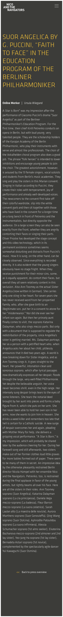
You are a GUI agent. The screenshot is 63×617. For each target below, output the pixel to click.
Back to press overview (31, 572)
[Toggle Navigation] (56, 6)
